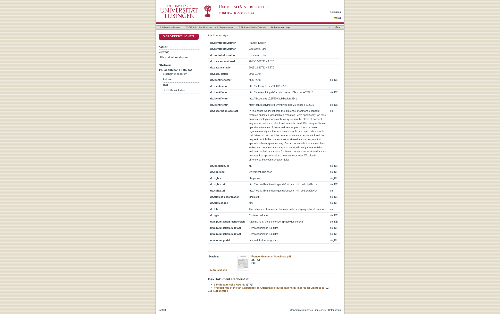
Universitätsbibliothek (301, 310)
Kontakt (163, 46)
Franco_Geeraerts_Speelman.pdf (271, 256)
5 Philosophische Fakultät (252, 27)
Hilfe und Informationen (173, 57)
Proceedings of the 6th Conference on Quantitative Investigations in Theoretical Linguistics (269, 287)
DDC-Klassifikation (174, 90)
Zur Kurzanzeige (218, 35)
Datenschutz (334, 310)
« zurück (334, 27)
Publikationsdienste (170, 27)
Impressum (320, 310)
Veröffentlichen (178, 36)
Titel (165, 84)
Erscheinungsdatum (175, 73)
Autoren (167, 79)
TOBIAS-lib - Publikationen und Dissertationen (210, 27)
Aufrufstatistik (218, 270)
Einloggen (335, 12)
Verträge (164, 51)
